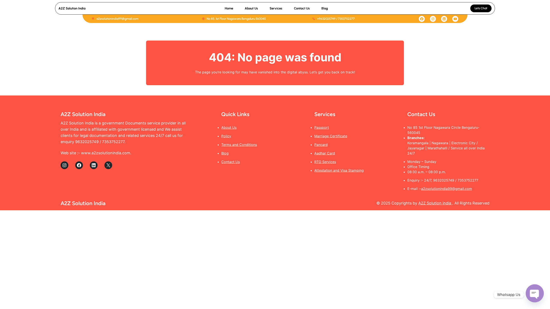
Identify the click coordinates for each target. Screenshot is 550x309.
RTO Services (325, 162)
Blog (225, 153)
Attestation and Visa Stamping (339, 170)
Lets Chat (481, 8)
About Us (229, 127)
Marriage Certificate (330, 136)
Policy (226, 136)
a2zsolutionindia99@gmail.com (446, 188)
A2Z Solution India (72, 8)
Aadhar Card (324, 153)
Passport (321, 127)
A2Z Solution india (435, 203)
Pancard (321, 144)
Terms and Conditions (239, 144)
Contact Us (230, 162)
